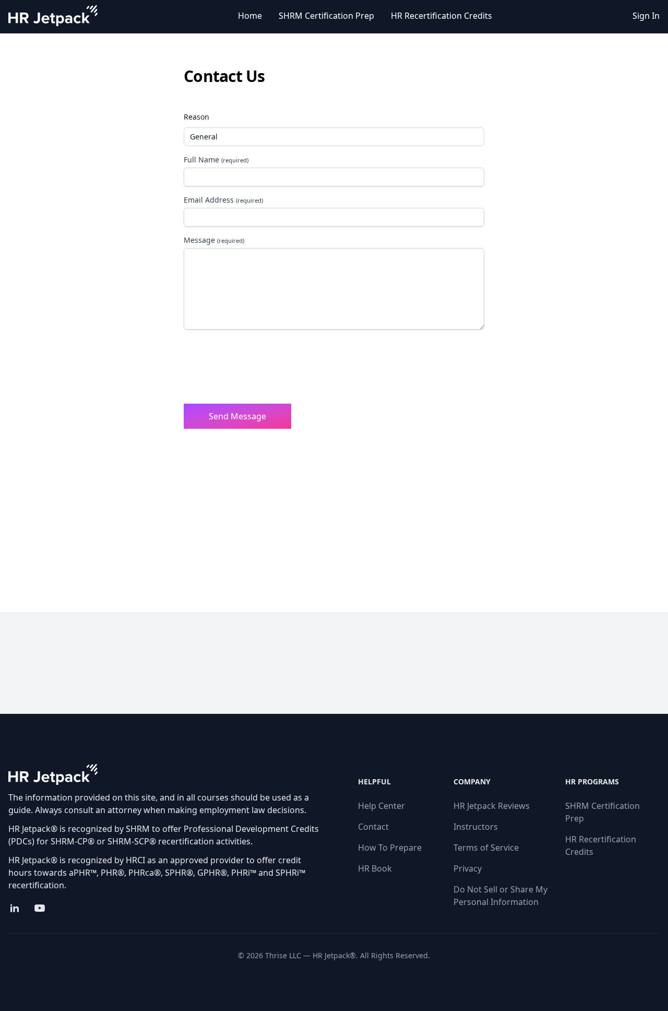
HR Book (375, 868)
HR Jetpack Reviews (492, 806)
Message (214, 240)
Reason (196, 117)
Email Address (223, 200)
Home (250, 15)
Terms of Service (486, 847)
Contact (373, 826)
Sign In (646, 15)
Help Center (381, 806)
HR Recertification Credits (441, 15)
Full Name (216, 159)
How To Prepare (390, 847)
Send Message (237, 416)
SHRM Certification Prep (326, 15)
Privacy (468, 868)
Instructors (476, 826)
